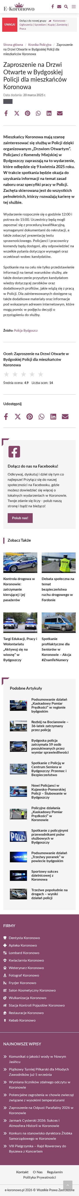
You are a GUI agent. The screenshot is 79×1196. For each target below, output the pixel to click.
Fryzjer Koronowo (22, 983)
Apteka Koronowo (23, 945)
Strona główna (13, 45)
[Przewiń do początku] (67, 1185)
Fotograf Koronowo (24, 975)
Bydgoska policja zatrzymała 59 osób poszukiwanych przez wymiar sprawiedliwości (50, 746)
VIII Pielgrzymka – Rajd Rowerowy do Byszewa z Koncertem (37, 1148)
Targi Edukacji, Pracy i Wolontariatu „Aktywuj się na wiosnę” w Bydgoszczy (20, 649)
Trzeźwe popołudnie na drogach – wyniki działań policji (49, 894)
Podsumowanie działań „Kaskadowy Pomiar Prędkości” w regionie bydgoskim (49, 705)
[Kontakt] (59, 6)
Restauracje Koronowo (26, 1013)
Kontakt (22, 1172)
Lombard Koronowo (24, 953)
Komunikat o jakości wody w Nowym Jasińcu (37, 1059)
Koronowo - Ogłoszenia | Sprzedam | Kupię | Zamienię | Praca (44, 24)
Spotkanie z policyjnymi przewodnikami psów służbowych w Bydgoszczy (49, 836)
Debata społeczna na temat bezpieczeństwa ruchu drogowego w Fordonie (58, 589)
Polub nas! (20, 518)
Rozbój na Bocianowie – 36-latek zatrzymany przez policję (49, 726)
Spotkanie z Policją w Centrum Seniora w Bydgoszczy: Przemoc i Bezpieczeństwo (48, 769)
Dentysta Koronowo (24, 938)
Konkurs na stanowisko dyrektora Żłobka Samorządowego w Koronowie (40, 1136)
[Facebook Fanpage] (52, 6)
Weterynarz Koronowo (26, 968)
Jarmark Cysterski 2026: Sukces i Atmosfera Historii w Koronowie (34, 1123)
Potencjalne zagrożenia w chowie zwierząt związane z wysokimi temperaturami (41, 1097)
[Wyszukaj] (66, 7)
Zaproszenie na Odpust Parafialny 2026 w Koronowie (41, 1110)
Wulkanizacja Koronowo (27, 998)
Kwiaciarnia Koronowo (26, 960)
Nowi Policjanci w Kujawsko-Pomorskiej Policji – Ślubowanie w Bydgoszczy (48, 791)
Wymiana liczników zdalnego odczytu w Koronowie (39, 1084)
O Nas (38, 1172)
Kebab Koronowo (22, 1020)
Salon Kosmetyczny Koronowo (32, 990)
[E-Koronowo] (18, 6)
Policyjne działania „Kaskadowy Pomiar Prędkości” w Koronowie (47, 814)
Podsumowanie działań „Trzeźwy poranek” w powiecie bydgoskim (49, 857)
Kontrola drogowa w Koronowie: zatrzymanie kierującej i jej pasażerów (19, 589)
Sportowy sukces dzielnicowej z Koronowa (44, 875)
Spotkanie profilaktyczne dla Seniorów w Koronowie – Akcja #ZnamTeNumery (56, 649)
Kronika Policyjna (39, 45)
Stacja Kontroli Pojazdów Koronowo (37, 1005)
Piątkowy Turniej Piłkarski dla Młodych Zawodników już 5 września (39, 1072)
